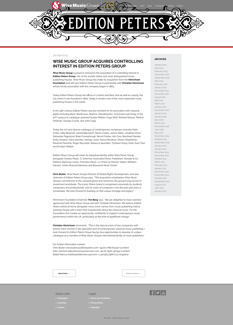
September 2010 (162, 181)
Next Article (63, 273)
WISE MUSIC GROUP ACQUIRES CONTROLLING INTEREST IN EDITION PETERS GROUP (98, 64)
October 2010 (161, 178)
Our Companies (131, 6)
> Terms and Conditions (99, 298)
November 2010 (162, 175)
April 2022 (159, 81)
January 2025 (161, 65)
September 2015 (162, 142)
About (149, 6)
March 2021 (160, 103)
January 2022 (160, 87)
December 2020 (162, 110)
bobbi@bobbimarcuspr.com (82, 254)
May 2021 (159, 100)
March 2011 (160, 162)
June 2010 (159, 188)
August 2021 (160, 97)
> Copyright (94, 307)
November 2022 (162, 74)
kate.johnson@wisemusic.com (83, 251)
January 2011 (160, 168)
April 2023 (159, 68)
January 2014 (160, 146)
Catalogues (159, 6)
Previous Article (132, 273)
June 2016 (159, 129)
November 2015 (162, 136)
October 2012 (161, 159)
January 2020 (161, 113)
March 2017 (160, 123)
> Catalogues (62, 298)
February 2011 (161, 165)
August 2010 (160, 184)
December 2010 (162, 171)
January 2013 (160, 149)
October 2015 (161, 139)
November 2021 (162, 94)
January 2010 (160, 191)
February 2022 (161, 84)
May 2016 (159, 133)
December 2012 (162, 152)
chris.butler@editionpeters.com (82, 247)
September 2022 (162, 78)
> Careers (60, 307)
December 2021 (162, 90)
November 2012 (162, 155)
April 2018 (159, 120)
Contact (180, 6)
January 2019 (160, 116)
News (142, 6)
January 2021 (160, 107)
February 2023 (161, 71)
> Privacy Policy (96, 303)
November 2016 (162, 126)
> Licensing (61, 303)
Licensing (170, 6)
